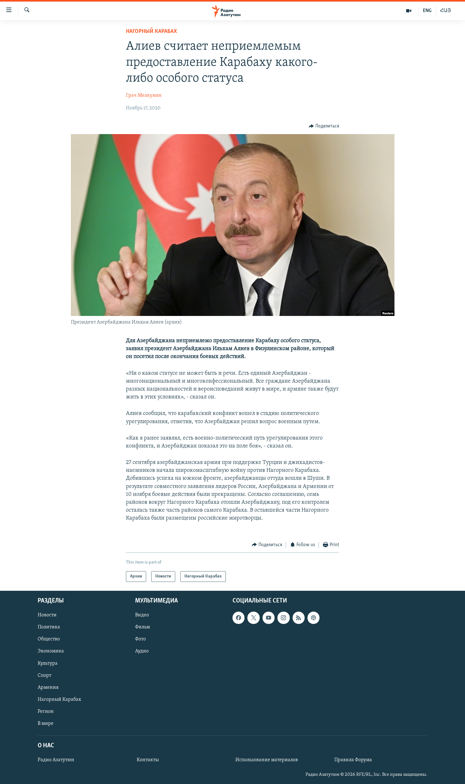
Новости (47, 615)
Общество (49, 639)
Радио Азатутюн (56, 759)
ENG (427, 10)
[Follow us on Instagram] (283, 618)
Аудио (142, 651)
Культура (48, 663)
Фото (140, 639)
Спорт (44, 675)
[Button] (324, 126)
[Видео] (408, 10)
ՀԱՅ (445, 10)
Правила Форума (353, 759)
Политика (49, 627)
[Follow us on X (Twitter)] (253, 618)
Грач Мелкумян (144, 95)
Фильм (142, 627)
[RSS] (299, 618)
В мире (45, 723)
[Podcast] (313, 618)
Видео (142, 615)
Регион (46, 711)
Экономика (51, 651)
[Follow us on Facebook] (238, 618)
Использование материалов (266, 759)
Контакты (148, 759)
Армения (48, 687)
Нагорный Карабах (151, 31)
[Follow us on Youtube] (269, 618)
